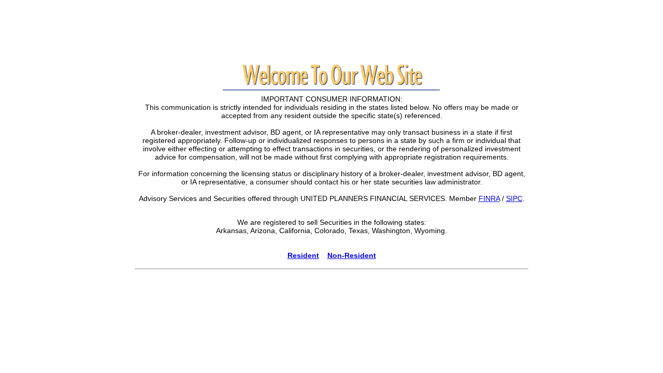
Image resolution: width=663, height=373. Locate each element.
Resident (303, 255)
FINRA (489, 198)
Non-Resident (351, 255)
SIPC (514, 198)
